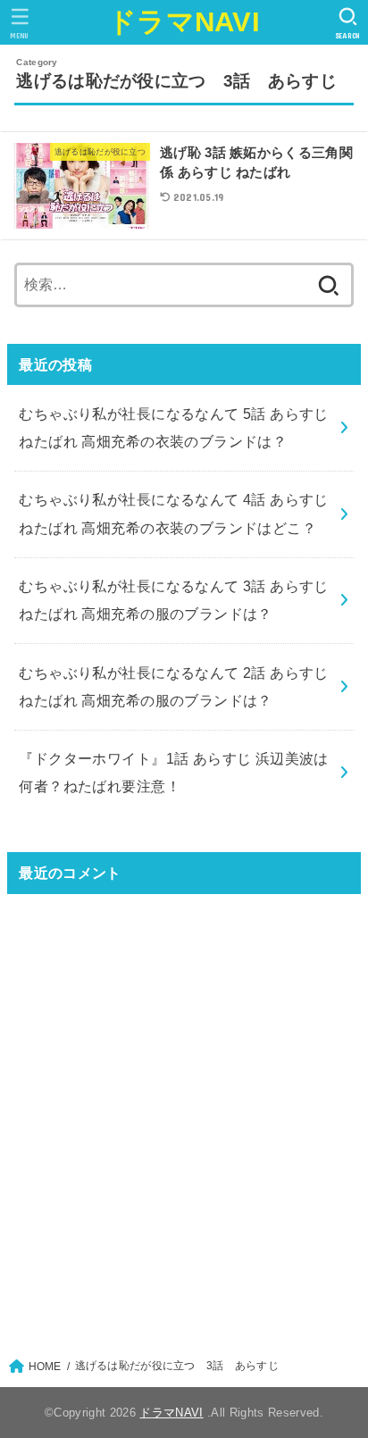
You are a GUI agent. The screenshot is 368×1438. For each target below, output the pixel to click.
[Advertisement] (184, 1115)
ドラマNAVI (184, 22)
